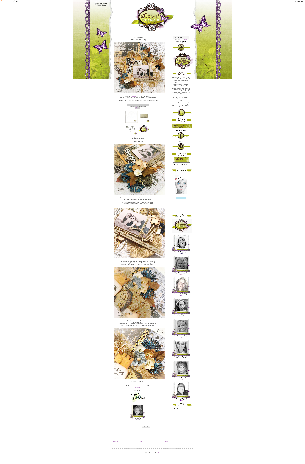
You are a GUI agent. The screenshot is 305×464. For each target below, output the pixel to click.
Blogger (158, 452)
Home (141, 441)
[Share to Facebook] (147, 427)
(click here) (137, 108)
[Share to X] (146, 427)
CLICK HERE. (138, 387)
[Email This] (143, 427)
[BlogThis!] (144, 427)
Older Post (165, 441)
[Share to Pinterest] (149, 427)
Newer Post (115, 441)
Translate (185, 39)
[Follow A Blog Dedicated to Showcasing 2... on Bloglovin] (181, 194)
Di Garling (133, 96)
